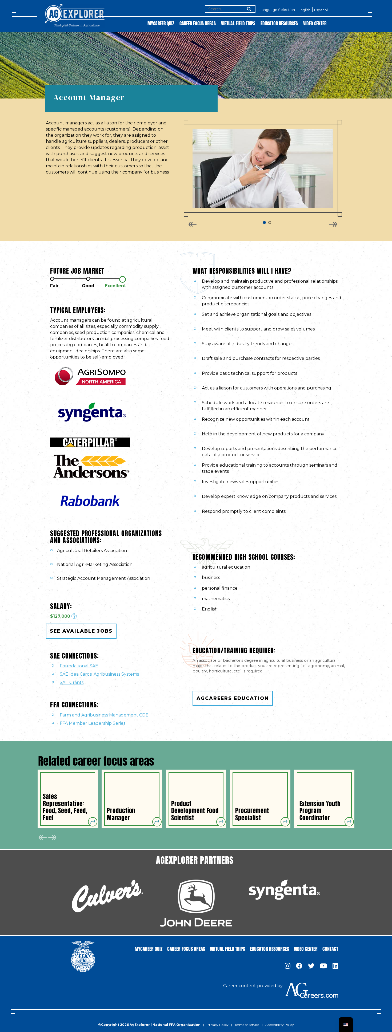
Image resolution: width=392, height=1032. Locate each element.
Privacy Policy (218, 1025)
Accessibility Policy (279, 1025)
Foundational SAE (79, 665)
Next (333, 224)
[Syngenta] (284, 890)
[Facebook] (299, 966)
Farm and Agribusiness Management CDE (104, 715)
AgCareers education (233, 698)
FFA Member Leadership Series (92, 723)
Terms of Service (247, 1025)
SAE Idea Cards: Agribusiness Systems (99, 674)
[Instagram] (287, 966)
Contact (330, 948)
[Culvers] (107, 896)
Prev (192, 224)
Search (248, 9)
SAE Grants (71, 682)
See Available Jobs (81, 631)
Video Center (314, 23)
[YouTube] (323, 966)
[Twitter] (311, 966)
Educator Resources (279, 23)
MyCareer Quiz (160, 23)
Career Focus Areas (197, 23)
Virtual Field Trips (238, 23)
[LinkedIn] (335, 966)
